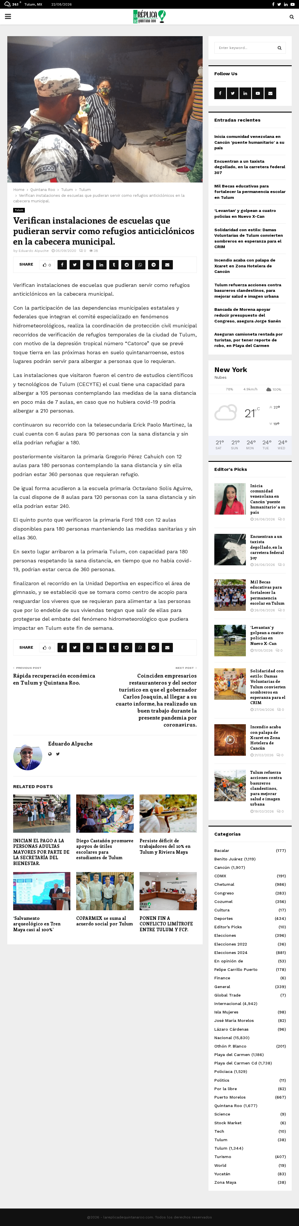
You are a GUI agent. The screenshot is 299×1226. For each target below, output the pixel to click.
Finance (222, 978)
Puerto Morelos (230, 1097)
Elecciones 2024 (231, 952)
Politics (221, 1080)
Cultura (222, 910)
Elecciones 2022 (230, 944)
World (220, 1165)
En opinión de (228, 961)
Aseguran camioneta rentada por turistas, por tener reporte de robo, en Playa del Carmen (248, 340)
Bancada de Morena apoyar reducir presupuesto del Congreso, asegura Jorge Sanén (247, 315)
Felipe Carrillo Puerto (236, 969)
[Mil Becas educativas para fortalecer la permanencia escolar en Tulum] (230, 595)
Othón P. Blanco (230, 1046)
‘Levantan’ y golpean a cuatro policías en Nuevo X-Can (267, 635)
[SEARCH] (279, 48)
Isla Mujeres (226, 1012)
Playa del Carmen (232, 1054)
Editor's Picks (228, 927)
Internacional (227, 1003)
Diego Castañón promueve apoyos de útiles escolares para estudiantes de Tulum (104, 849)
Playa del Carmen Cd (235, 1063)
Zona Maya (225, 1182)
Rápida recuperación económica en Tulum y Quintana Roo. (54, 679)
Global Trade (227, 995)
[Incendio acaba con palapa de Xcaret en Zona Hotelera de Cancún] (230, 740)
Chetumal (224, 884)
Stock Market (227, 1122)
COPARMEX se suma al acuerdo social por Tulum (104, 921)
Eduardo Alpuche (34, 251)
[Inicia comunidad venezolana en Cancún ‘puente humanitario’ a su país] (230, 499)
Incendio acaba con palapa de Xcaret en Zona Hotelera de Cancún (244, 266)
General (222, 986)
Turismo (222, 1156)
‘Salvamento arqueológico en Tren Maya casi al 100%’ (36, 923)
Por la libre (225, 1088)
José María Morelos (234, 1020)
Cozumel (223, 901)
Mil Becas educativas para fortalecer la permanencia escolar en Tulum (250, 192)
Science (222, 1114)
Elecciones (225, 935)
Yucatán (222, 1173)
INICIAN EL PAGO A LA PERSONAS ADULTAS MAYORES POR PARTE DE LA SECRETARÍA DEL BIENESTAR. (41, 852)
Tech (219, 1131)
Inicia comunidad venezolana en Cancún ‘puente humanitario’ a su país (249, 142)
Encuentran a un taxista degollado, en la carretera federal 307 (249, 167)
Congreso (224, 893)
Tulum (19, 210)
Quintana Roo (228, 1105)
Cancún (222, 867)
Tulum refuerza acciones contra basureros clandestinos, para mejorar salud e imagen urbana (247, 291)
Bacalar (221, 850)
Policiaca (223, 1071)
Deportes (223, 918)
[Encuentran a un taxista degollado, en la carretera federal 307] (230, 549)
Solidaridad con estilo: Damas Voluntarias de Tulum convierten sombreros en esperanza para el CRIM (268, 686)
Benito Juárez (228, 859)
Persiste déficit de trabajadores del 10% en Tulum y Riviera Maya (165, 846)
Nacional (223, 1037)
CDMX (220, 876)
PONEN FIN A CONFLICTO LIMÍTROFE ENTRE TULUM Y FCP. (166, 923)
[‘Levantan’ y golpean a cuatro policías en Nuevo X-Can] (230, 640)
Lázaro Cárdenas (231, 1029)
